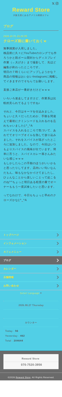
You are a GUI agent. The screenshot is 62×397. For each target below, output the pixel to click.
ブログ (7, 260)
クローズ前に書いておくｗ (25, 41)
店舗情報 (8, 277)
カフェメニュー (12, 251)
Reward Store (31, 10)
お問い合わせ (11, 285)
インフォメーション (15, 243)
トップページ (11, 234)
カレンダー (9, 268)
